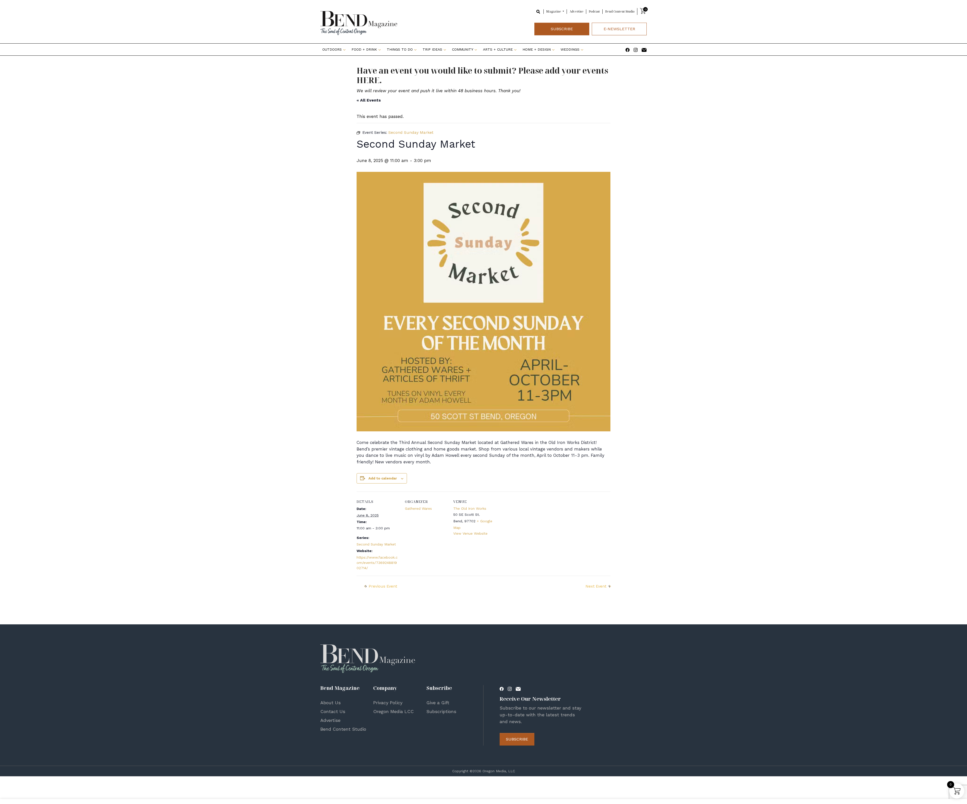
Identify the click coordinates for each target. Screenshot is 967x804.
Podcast (594, 11)
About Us (330, 702)
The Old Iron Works (469, 508)
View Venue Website (470, 533)
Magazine (554, 11)
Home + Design (537, 49)
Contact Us (332, 711)
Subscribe (562, 28)
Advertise (576, 11)
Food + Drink (364, 49)
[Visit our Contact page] (644, 49)
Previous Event (383, 586)
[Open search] (538, 11)
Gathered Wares (418, 508)
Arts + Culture (498, 49)
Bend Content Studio (620, 11)
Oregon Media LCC (393, 711)
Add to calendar (382, 478)
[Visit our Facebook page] (628, 49)
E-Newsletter (619, 28)
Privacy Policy (387, 702)
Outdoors (332, 49)
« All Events (369, 100)
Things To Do (400, 49)
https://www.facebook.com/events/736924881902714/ (377, 562)
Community (462, 49)
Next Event (595, 586)
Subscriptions (441, 711)
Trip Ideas (432, 49)
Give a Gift (437, 702)
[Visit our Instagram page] (636, 49)
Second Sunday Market (376, 544)
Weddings (570, 49)
